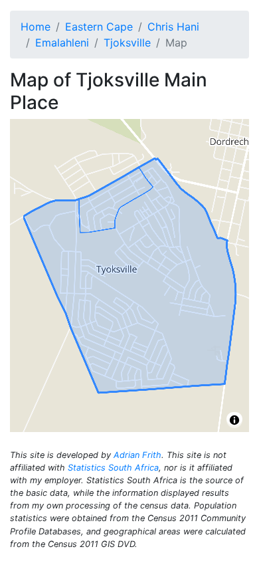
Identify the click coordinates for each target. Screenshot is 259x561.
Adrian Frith (137, 455)
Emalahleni (62, 42)
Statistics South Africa (113, 468)
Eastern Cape (99, 26)
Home (35, 26)
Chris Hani (173, 26)
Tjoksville (127, 42)
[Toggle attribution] (234, 420)
